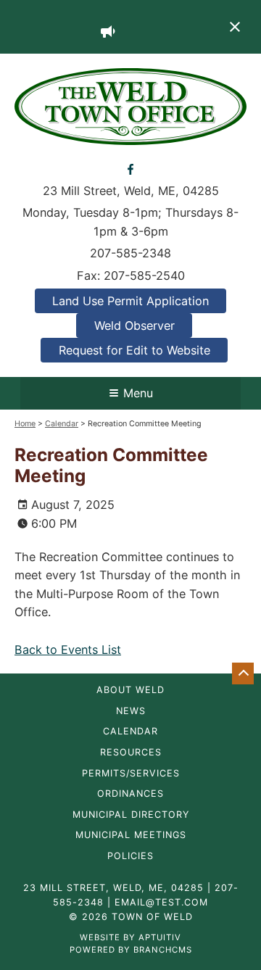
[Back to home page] (130, 105)
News (131, 711)
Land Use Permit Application (130, 301)
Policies (130, 856)
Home (25, 423)
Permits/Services (131, 774)
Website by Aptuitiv (130, 937)
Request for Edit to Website (134, 350)
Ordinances (130, 794)
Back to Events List (67, 649)
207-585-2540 (144, 275)
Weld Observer (134, 325)
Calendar (61, 423)
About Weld (130, 690)
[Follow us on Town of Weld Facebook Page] (131, 168)
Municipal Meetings (130, 835)
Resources (131, 753)
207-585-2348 (130, 253)
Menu (138, 393)
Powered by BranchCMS (131, 950)
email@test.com (161, 902)
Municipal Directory (130, 815)
